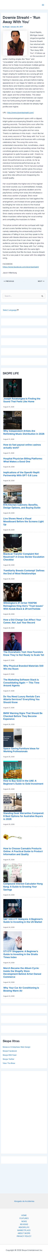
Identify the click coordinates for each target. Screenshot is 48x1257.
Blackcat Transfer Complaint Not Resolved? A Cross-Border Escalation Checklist (23, 556)
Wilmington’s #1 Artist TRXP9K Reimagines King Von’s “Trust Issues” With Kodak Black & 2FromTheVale (23, 605)
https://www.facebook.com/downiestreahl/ (21, 267)
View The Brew (9, 1063)
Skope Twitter (8, 1059)
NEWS (24, 1221)
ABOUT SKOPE (24, 1233)
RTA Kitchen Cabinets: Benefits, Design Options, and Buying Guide (21, 506)
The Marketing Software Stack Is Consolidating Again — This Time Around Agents (21, 682)
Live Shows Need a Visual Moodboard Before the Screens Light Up (23, 521)
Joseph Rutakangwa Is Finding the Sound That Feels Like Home (21, 400)
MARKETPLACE (24, 1230)
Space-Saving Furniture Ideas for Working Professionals (21, 750)
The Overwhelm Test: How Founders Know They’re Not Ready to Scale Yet (23, 653)
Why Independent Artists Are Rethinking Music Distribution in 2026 (23, 432)
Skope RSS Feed (9, 1055)
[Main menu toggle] (43, 5)
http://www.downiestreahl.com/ (20, 112)
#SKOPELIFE (24, 1227)
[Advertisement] (24, 1112)
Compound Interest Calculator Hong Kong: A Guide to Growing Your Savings (23, 886)
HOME (24, 1215)
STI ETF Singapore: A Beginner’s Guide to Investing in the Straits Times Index (20, 954)
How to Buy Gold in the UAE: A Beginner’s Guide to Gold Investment (23, 782)
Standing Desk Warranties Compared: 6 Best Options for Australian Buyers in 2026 (23, 816)
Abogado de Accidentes (24, 1201)
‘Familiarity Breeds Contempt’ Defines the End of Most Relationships (23, 572)
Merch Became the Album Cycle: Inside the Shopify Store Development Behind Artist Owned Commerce (22, 972)
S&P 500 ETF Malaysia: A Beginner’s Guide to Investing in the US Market (23, 920)
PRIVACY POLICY (24, 1236)
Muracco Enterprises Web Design (16, 1047)
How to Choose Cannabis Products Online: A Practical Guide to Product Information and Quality (23, 851)
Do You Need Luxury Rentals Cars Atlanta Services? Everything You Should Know (21, 699)
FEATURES (24, 1218)
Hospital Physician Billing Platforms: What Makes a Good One (22, 460)
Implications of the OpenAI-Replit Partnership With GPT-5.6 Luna (21, 474)
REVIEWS (24, 1224)
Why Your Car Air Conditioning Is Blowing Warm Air (21, 989)
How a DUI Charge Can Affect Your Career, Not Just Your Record (22, 621)
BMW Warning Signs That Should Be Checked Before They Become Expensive (22, 716)
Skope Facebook (10, 1051)
